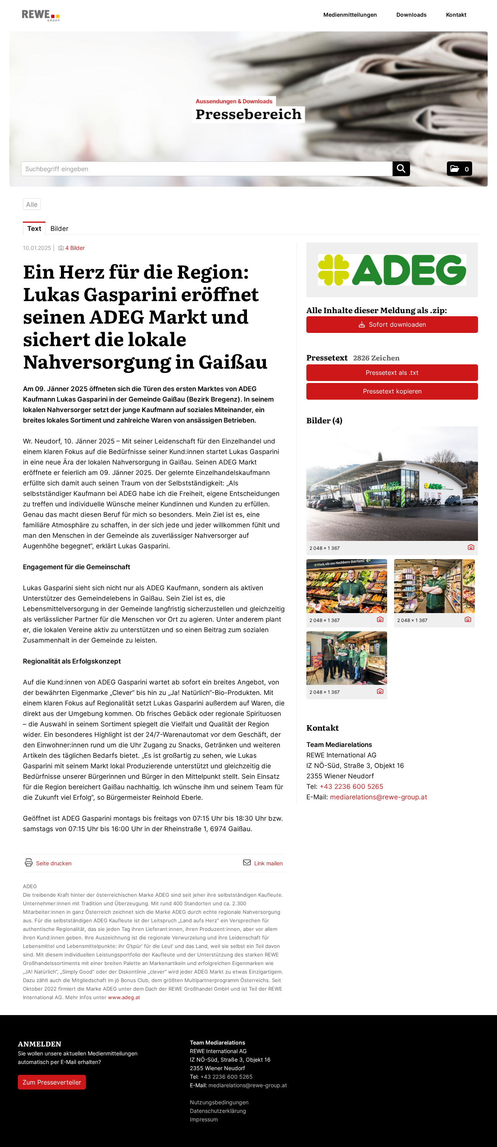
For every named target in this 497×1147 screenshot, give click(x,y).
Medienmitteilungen (350, 14)
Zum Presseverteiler (52, 1082)
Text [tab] (34, 228)
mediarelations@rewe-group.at (378, 797)
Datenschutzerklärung (218, 1110)
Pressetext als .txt (392, 372)
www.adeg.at (124, 997)
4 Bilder (75, 247)
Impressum (204, 1119)
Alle (32, 204)
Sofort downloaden (396, 324)
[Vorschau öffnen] (392, 483)
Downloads (411, 14)
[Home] (41, 16)
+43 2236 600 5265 (351, 786)
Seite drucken (53, 863)
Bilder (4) (324, 420)
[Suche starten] (401, 168)
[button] (459, 168)
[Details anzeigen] (469, 548)
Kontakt (456, 14)
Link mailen (268, 863)
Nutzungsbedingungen (219, 1102)
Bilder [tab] (59, 228)
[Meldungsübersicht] (392, 269)
